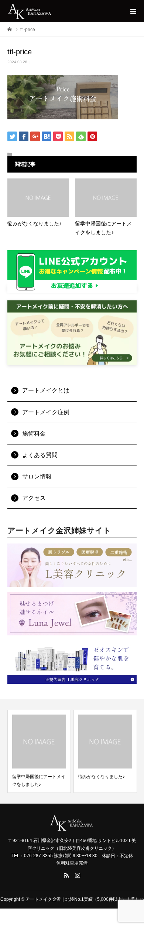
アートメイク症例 (45, 412)
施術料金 (34, 433)
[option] (39, 751)
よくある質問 (40, 455)
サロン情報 (37, 476)
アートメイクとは (45, 390)
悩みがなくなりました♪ (101, 776)
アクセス (34, 498)
